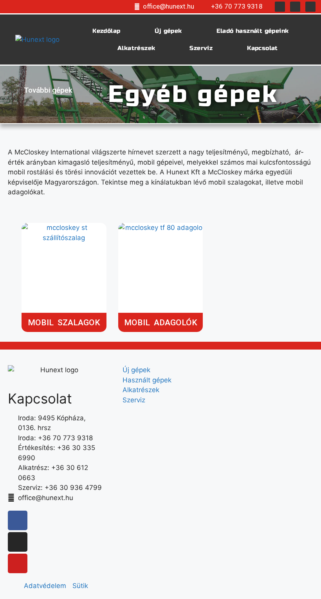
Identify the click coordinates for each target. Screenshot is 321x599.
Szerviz (201, 48)
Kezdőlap (106, 30)
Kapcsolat (262, 48)
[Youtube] (310, 7)
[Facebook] (280, 7)
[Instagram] (295, 7)
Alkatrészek (136, 48)
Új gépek (168, 30)
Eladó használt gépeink (252, 30)
